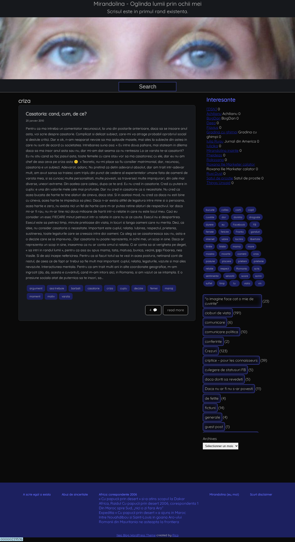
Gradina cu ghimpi (221, 132)
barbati (75, 288)
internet (210, 239)
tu (234, 283)
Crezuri (211, 351)
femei (154, 288)
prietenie (259, 261)
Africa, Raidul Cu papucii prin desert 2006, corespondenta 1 (148, 503)
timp (222, 283)
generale (212, 417)
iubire (225, 239)
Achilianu (213, 113)
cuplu (123, 288)
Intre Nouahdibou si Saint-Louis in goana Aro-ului (140, 517)
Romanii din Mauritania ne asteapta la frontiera (139, 521)
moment (35, 296)
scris (256, 268)
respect (224, 268)
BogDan (213, 118)
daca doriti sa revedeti (224, 379)
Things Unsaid (218, 182)
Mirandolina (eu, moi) (224, 494)
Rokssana (215, 159)
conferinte (213, 341)
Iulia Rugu (214, 141)
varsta (66, 296)
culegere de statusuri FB (225, 369)
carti (238, 209)
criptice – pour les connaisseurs (231, 360)
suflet (209, 283)
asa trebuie (57, 288)
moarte (225, 253)
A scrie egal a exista (37, 494)
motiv (51, 296)
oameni (241, 253)
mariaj (169, 288)
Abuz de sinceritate (75, 494)
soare (244, 276)
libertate (255, 239)
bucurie (210, 209)
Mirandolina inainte (222, 150)
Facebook (239, 224)
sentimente (212, 276)
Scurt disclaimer (261, 494)
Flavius (212, 127)
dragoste (254, 217)
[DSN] (211, 109)
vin (259, 283)
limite (209, 246)
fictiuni (210, 407)
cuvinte (210, 217)
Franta (240, 231)
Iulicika (212, 146)
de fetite (211, 398)
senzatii (230, 276)
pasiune (210, 261)
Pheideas (214, 155)
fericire (225, 231)
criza (110, 288)
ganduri (255, 231)
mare (251, 246)
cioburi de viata (218, 313)
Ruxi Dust (214, 173)
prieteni (242, 261)
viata (247, 283)
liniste (222, 246)
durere (209, 224)
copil (251, 209)
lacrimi (239, 239)
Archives (210, 438)
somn (258, 276)
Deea (211, 122)
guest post (214, 426)
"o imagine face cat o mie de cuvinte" (229, 301)
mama (237, 246)
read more (175, 310)
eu (223, 224)
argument (36, 288)
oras (256, 253)
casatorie (94, 288)
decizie (138, 288)
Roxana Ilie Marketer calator (230, 164)
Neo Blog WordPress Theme (136, 535)
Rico (175, 535)
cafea (224, 209)
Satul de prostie (219, 178)
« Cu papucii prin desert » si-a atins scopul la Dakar (142, 498)
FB (254, 224)
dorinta (238, 217)
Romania (241, 268)
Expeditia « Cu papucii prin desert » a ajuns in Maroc (142, 512)
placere (226, 261)
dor (224, 217)
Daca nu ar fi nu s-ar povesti (229, 388)
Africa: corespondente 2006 (118, 494)
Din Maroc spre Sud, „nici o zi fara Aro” (131, 508)
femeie (210, 231)
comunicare (215, 322)
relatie (209, 268)
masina (210, 253)
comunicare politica (221, 331)
